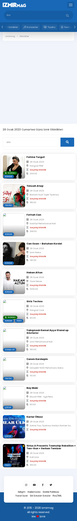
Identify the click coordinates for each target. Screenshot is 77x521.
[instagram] (26, 484)
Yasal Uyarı (21, 495)
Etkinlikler (13, 27)
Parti (19, 320)
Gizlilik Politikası (51, 491)
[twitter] (50, 484)
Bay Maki (32, 388)
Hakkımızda (34, 491)
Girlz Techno (35, 301)
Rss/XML (57, 495)
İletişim (21, 491)
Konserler (32, 27)
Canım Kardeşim (37, 359)
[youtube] (34, 484)
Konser (8, 176)
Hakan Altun (34, 272)
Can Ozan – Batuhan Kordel (44, 243)
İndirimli (11, 173)
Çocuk (8, 407)
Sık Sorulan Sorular (40, 495)
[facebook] (42, 484)
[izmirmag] (14, 4)
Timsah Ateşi (35, 186)
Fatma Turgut (36, 157)
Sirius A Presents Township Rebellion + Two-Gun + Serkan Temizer (51, 447)
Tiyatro (52, 27)
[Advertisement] (38, 79)
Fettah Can (34, 214)
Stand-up (10, 349)
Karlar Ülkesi (35, 417)
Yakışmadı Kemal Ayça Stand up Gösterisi (48, 332)
